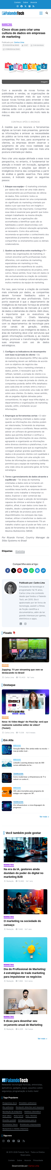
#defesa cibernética (32, 1111)
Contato (17, 2)
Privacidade (38, 1160)
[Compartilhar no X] (13, 570)
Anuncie (33, 2)
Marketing (7, 24)
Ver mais (44, 817)
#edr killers (7, 1116)
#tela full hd (18, 1116)
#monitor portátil (9, 1120)
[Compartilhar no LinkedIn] (25, 570)
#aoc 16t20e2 (31, 1116)
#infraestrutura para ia (27, 1120)
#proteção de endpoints (12, 1111)
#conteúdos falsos (10, 1124)
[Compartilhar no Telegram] (37, 570)
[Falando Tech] (13, 13)
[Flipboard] (29, 6)
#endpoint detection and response (30, 1107)
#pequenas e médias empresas (15, 1129)
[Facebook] (21, 6)
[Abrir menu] (41, 13)
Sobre (25, 2)
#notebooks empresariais (30, 1124)
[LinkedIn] (20, 624)
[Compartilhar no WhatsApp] (31, 570)
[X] (25, 6)
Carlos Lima (19, 42)
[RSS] (33, 6)
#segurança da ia (9, 1103)
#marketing (20, 551)
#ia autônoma (7, 1107)
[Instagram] (17, 6)
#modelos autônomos (28, 1103)
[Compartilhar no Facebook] (7, 570)
